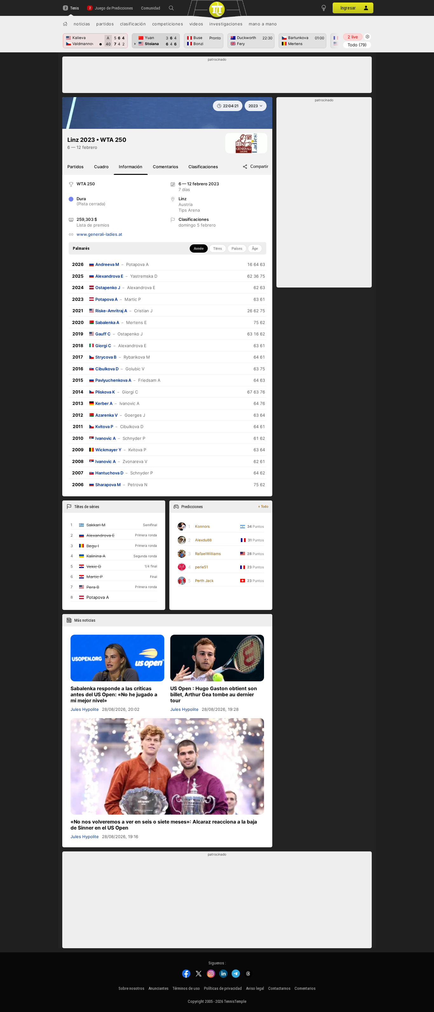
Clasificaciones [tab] (203, 166)
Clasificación (133, 23)
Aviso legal (255, 988)
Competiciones (167, 23)
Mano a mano (263, 23)
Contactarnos (279, 988)
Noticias (82, 23)
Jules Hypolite (85, 709)
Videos (196, 23)
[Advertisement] (217, 76)
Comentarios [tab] (165, 166)
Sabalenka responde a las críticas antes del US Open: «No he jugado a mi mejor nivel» (114, 694)
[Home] (65, 24)
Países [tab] (237, 248)
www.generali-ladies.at (99, 234)
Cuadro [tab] (101, 166)
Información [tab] (130, 166)
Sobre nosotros (131, 988)
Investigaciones (226, 23)
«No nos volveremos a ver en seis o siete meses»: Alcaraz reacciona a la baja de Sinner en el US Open (164, 825)
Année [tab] (199, 248)
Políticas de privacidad (223, 988)
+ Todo (263, 506)
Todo (357, 44)
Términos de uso (186, 988)
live (353, 36)
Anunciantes (158, 988)
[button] (171, 8)
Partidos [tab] (75, 166)
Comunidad (150, 8)
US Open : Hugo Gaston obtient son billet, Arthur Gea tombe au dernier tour (213, 694)
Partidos (105, 23)
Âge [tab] (255, 248)
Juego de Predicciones (113, 8)
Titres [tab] (217, 248)
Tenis (74, 8)
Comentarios (305, 988)
